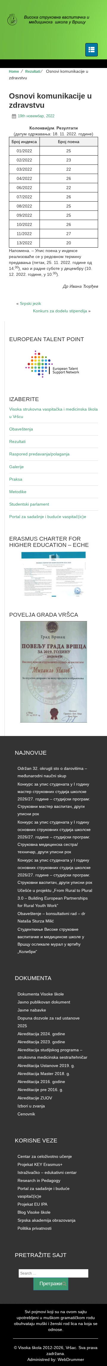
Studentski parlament (29, 504)
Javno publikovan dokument (44, 1002)
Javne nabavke (32, 1010)
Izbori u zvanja (31, 1106)
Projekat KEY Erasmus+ (40, 1164)
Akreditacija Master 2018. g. (44, 1073)
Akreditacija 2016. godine (41, 1081)
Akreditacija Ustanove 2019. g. (46, 1065)
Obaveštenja (21, 429)
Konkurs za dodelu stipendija (60, 310)
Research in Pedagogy (39, 1180)
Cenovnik (26, 1114)
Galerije (16, 466)
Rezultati (32, 71)
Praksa (15, 479)
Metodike (17, 491)
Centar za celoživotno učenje (45, 1156)
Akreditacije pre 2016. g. (40, 1089)
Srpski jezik (30, 303)
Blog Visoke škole (34, 1212)
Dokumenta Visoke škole (41, 994)
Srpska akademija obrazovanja (46, 1220)
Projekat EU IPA (32, 1204)
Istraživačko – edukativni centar (47, 1172)
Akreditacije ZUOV (35, 1098)
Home (14, 71)
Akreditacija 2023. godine (41, 1041)
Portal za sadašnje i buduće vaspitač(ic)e (47, 516)
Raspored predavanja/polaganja (39, 454)
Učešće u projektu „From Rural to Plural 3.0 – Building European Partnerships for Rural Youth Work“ (55, 898)
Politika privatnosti (34, 1228)
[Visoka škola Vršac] (51, 20)
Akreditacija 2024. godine (41, 1033)
